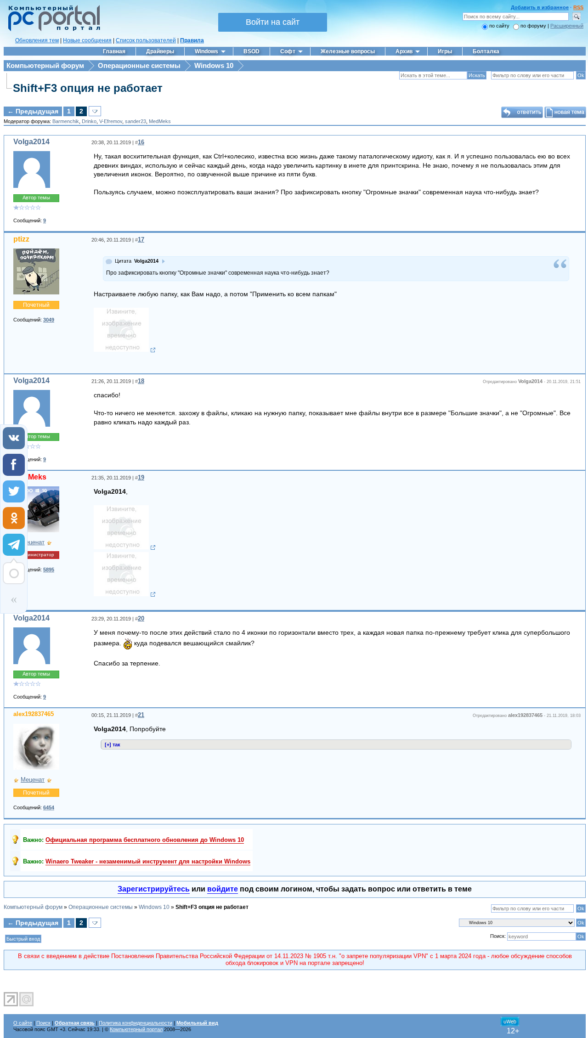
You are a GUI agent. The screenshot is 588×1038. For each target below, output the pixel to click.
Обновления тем (37, 40)
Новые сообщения (87, 40)
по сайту (499, 25)
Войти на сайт (273, 22)
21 (141, 714)
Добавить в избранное (540, 7)
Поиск (43, 1023)
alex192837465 (33, 714)
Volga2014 (31, 142)
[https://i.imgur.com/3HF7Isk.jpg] (125, 594)
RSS (578, 7)
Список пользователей (146, 40)
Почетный (36, 305)
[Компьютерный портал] (52, 30)
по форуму (534, 25)
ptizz (21, 239)
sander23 (135, 121)
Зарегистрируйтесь (154, 889)
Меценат (33, 542)
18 (141, 381)
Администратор (36, 554)
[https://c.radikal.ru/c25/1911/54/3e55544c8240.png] (125, 350)
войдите (222, 889)
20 (141, 618)
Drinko (89, 121)
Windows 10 (213, 65)
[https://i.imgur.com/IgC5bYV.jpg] (125, 547)
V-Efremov (110, 121)
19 (141, 477)
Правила (192, 40)
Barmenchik (65, 121)
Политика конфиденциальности (135, 1023)
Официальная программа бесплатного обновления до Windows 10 (144, 839)
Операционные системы (139, 65)
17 (141, 239)
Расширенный (566, 25)
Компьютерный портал (136, 1029)
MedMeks (160, 121)
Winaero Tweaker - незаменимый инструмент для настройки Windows (147, 861)
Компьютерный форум (45, 65)
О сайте (22, 1023)
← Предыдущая (32, 111)
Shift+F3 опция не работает (88, 88)
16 (141, 142)
